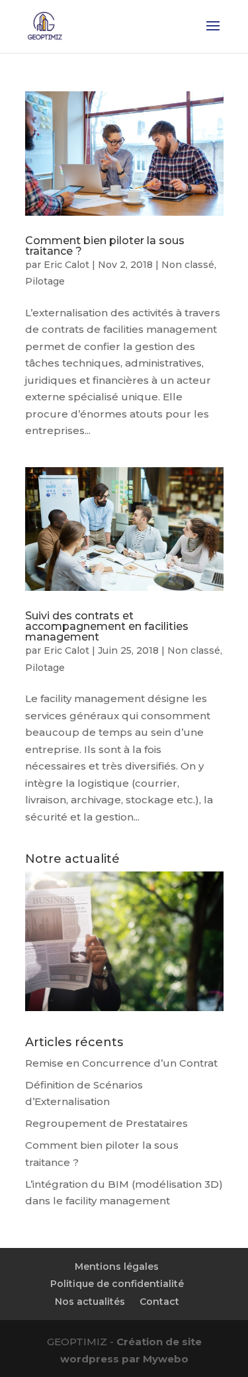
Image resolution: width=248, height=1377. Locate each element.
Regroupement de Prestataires (106, 1123)
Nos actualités (90, 1302)
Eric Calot (66, 265)
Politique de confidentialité (117, 1284)
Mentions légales (117, 1266)
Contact (159, 1302)
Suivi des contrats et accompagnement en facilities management (106, 626)
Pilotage (45, 281)
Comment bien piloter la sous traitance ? (105, 245)
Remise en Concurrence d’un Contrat (121, 1063)
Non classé (187, 265)
